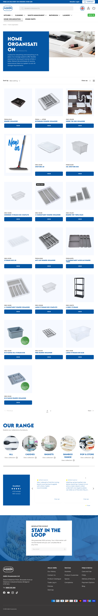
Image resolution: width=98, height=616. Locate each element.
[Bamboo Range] (68, 443)
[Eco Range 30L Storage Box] (18, 334)
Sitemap (51, 590)
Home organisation (13, 24)
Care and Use (86, 571)
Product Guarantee (71, 575)
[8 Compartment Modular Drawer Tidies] (80, 241)
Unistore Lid (39, 166)
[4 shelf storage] (80, 288)
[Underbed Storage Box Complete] (18, 196)
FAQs (84, 575)
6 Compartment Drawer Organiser (17, 307)
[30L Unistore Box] (80, 148)
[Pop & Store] (87, 443)
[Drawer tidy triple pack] (80, 196)
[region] (63, 488)
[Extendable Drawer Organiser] (49, 102)
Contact (90, 2)
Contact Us (51, 575)
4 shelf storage (72, 307)
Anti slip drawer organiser (45, 260)
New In (91, 15)
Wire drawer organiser (43, 352)
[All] (11, 443)
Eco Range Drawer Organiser (15, 398)
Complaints (69, 582)
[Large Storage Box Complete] (49, 288)
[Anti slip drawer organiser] (49, 241)
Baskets (49, 454)
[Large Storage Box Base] (80, 334)
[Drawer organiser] (18, 102)
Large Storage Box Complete (46, 307)
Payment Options (88, 582)
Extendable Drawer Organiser (46, 121)
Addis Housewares (12, 609)
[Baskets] (49, 443)
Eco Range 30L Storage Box (14, 352)
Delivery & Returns (88, 579)
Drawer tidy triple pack (74, 215)
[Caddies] (30, 443)
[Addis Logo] (8, 8)
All (11, 454)
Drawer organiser (11, 121)
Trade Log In (52, 582)
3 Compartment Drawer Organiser (47, 215)
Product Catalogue (54, 579)
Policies (50, 586)
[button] (94, 8)
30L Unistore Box (72, 166)
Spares (67, 579)
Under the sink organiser (75, 121)
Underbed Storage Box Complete (16, 215)
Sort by (5, 80)
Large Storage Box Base (75, 352)
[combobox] (46, 8)
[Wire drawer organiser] (49, 334)
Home (4, 24)
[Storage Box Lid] (18, 241)
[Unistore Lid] (49, 148)
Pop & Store (87, 454)
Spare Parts (30, 19)
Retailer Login (75, 1)
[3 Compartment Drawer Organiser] (49, 196)
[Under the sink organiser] (80, 102)
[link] (25, 411)
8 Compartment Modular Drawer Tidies (78, 261)
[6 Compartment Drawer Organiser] (18, 288)
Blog (83, 586)
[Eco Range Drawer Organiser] (18, 379)
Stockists (68, 571)
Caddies (30, 454)
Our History (52, 571)
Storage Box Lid (10, 260)
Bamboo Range (68, 455)
